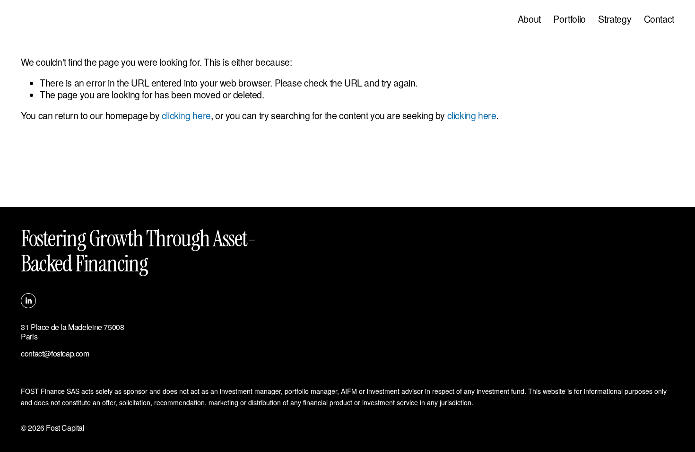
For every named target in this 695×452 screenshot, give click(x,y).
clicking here (186, 115)
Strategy (614, 19)
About (529, 19)
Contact (659, 19)
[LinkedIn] (28, 300)
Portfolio (569, 19)
